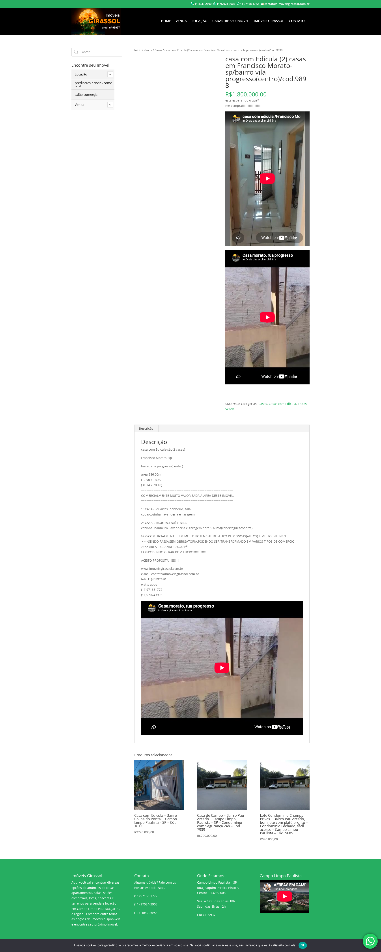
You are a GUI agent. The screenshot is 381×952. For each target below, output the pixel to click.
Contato (297, 21)
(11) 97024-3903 (145, 904)
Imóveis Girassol (269, 21)
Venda (181, 21)
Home (166, 21)
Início (137, 50)
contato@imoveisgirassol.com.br (287, 4)
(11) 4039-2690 (145, 913)
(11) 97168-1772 (145, 896)
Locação (199, 21)
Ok (303, 945)
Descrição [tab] (146, 428)
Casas (158, 50)
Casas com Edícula (282, 404)
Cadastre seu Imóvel (230, 21)
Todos (302, 404)
